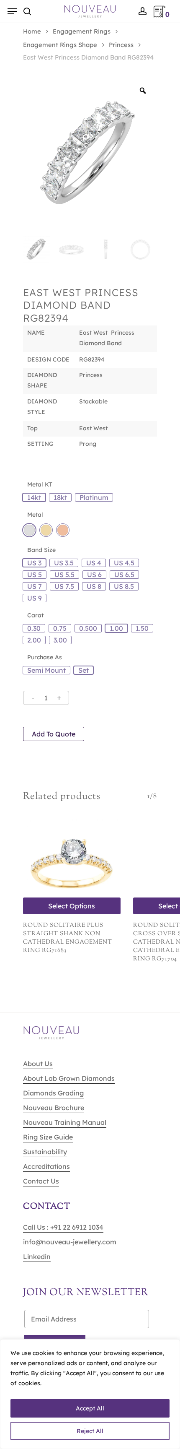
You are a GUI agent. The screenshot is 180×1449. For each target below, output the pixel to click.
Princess (121, 45)
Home (32, 31)
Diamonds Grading (53, 1093)
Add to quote (53, 734)
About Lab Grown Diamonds (69, 1078)
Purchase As (44, 657)
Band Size (41, 550)
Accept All (90, 1408)
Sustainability (45, 1151)
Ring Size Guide (48, 1137)
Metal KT (39, 484)
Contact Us (41, 1181)
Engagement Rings (82, 31)
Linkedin (37, 1256)
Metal (35, 514)
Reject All (90, 1431)
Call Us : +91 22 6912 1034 (63, 1227)
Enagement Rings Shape (60, 45)
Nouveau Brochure (53, 1107)
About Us (38, 1063)
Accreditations (46, 1166)
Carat (35, 615)
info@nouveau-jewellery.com (69, 1242)
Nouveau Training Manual (64, 1122)
